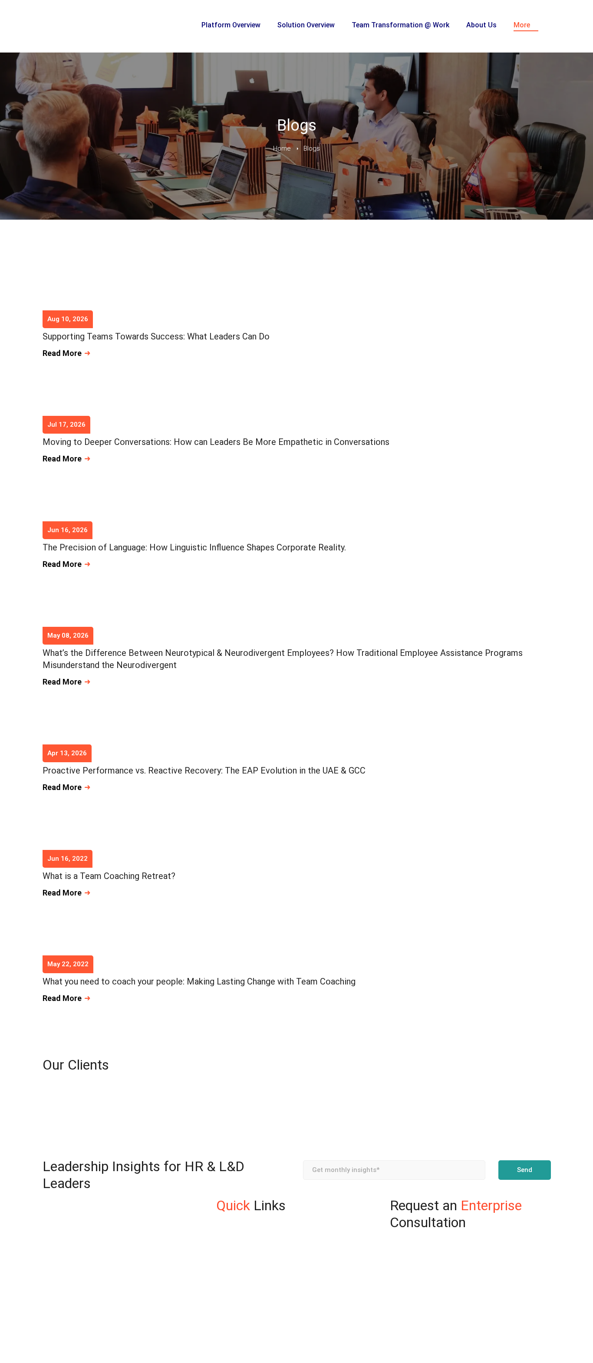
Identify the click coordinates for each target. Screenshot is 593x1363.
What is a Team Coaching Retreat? (109, 876)
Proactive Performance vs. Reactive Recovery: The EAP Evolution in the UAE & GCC (204, 770)
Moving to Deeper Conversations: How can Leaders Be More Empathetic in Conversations (216, 442)
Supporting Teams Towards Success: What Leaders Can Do (156, 336)
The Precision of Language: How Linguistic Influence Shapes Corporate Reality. (194, 547)
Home (282, 148)
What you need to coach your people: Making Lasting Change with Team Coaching (199, 981)
